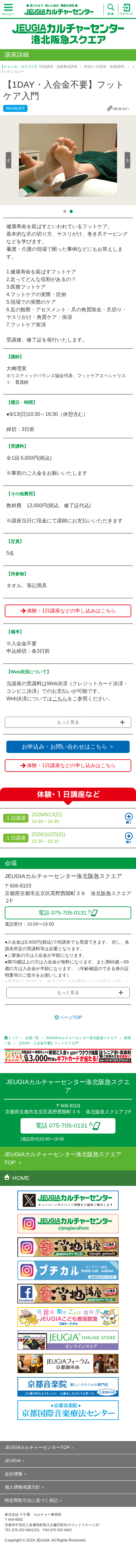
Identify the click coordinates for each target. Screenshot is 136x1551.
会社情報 (13, 1473)
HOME (20, 1178)
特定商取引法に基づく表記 (31, 1500)
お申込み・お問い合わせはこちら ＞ (68, 747)
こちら (59, 698)
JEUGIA (13, 1460)
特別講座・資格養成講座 (58, 66)
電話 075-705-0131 (61, 1125)
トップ (13, 1038)
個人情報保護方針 (22, 1487)
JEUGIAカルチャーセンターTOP (37, 1447)
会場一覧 (32, 1038)
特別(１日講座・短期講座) (104, 66)
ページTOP (70, 1017)
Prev (8, 160)
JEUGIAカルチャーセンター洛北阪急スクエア (81, 1038)
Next (127, 160)
